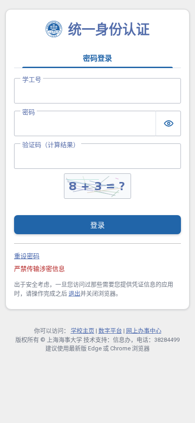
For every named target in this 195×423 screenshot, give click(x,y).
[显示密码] (168, 123)
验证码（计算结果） (50, 144)
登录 (97, 225)
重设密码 (26, 256)
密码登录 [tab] (97, 58)
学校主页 (82, 330)
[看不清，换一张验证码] (97, 186)
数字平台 (110, 330)
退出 (74, 293)
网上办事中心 (143, 330)
